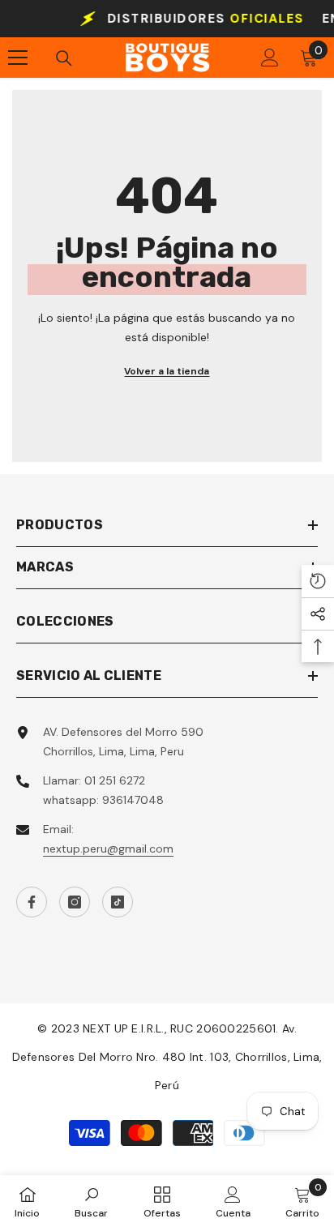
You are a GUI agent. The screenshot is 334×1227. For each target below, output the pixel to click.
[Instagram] (74, 902)
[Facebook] (31, 902)
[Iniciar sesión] (270, 57)
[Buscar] (64, 58)
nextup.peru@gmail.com (108, 848)
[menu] (18, 57)
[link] (91, 1201)
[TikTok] (117, 902)
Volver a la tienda (166, 371)
